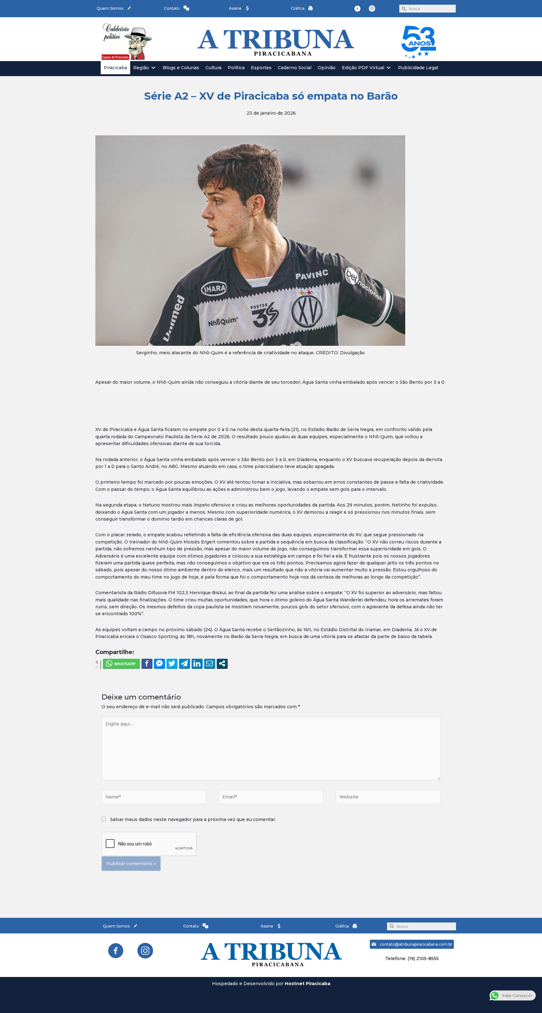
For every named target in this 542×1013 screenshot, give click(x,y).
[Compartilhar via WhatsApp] (121, 663)
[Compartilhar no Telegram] (184, 663)
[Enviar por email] (209, 663)
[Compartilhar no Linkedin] (197, 663)
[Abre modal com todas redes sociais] (222, 663)
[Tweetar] (172, 663)
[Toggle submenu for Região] (153, 67)
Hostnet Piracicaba (307, 983)
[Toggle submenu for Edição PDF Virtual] (388, 67)
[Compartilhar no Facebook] (146, 663)
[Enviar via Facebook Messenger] (159, 663)
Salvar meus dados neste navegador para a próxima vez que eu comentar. (193, 819)
